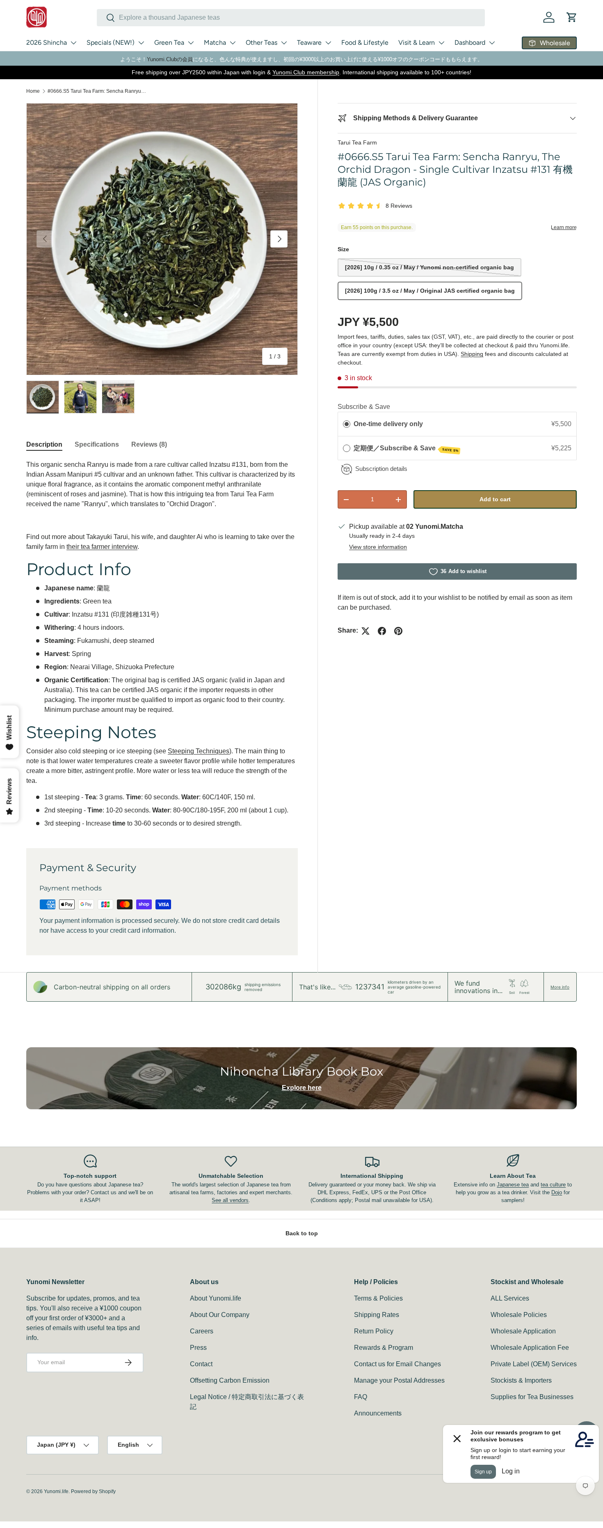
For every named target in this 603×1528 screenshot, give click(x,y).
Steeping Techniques (198, 751)
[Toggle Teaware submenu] (328, 43)
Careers (201, 1331)
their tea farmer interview (101, 546)
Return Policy (373, 1331)
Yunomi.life (56, 1491)
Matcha (215, 42)
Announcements (378, 1413)
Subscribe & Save (364, 406)
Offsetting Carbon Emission (230, 1380)
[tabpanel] (162, 644)
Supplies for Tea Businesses (532, 1396)
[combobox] (291, 17)
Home (33, 91)
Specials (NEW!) (111, 42)
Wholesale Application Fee (530, 1347)
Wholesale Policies (519, 1314)
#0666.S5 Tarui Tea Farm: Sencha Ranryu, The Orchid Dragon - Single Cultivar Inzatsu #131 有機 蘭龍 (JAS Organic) (97, 91)
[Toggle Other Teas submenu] (284, 43)
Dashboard (470, 42)
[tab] (44, 444)
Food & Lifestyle (364, 42)
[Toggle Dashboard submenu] (492, 43)
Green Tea (169, 42)
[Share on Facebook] (382, 631)
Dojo (556, 1192)
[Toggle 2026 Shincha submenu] (73, 43)
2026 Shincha (46, 42)
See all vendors (230, 1200)
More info (559, 986)
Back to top (302, 1233)
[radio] (346, 424)
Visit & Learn (416, 42)
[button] (572, 17)
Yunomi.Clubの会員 (170, 59)
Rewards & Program (383, 1347)
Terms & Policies (378, 1298)
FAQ (360, 1396)
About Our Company (219, 1314)
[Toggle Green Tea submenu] (191, 43)
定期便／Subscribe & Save (406, 449)
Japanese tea (513, 1185)
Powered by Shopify (93, 1491)
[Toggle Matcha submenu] (233, 43)
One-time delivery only (388, 424)
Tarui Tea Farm (357, 142)
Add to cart (495, 499)
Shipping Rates (376, 1314)
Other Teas (261, 42)
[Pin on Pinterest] (398, 631)
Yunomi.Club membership (305, 72)
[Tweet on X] (365, 631)
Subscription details (381, 469)
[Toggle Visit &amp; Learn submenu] (441, 43)
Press (198, 1347)
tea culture (553, 1185)
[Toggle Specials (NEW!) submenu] (141, 43)
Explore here (302, 1087)
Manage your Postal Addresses (399, 1380)
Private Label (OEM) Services (534, 1364)
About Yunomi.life (215, 1298)
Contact (201, 1364)
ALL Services (510, 1298)
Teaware (309, 42)
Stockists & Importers (521, 1380)
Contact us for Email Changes (397, 1364)
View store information (378, 547)
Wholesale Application (523, 1331)
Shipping (472, 354)
